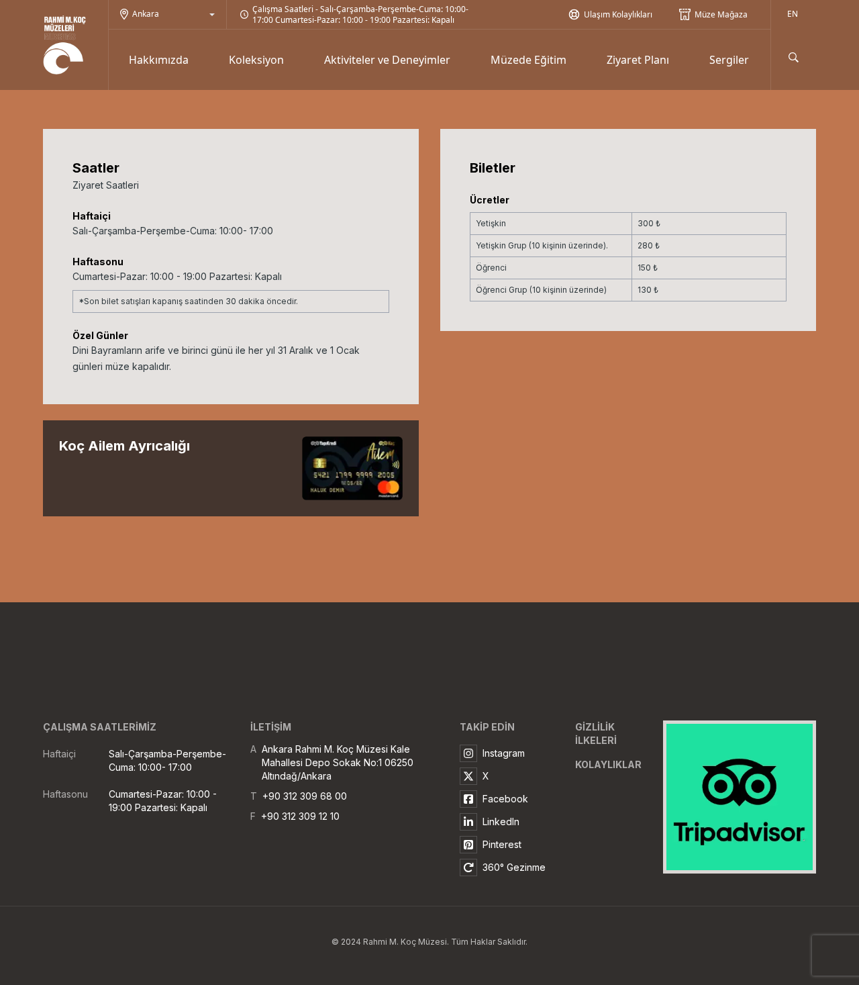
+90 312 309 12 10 (300, 816)
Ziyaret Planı (638, 59)
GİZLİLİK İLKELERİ (596, 733)
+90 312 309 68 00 (304, 796)
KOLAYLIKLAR (608, 764)
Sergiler (729, 59)
